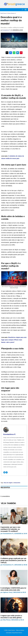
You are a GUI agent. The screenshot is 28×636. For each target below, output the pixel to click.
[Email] (4, 472)
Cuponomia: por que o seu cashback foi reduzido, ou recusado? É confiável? (10, 529)
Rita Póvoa (6, 620)
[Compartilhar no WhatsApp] (14, 52)
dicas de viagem (8, 482)
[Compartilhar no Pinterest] (21, 52)
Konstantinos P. (6, 30)
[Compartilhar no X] (7, 52)
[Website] (7, 472)
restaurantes (16, 482)
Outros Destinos (11, 13)
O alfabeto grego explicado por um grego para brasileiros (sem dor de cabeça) (13, 560)
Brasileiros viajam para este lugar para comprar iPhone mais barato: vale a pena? (14, 340)
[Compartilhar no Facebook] (10, 52)
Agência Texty (7, 592)
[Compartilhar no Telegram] (17, 52)
